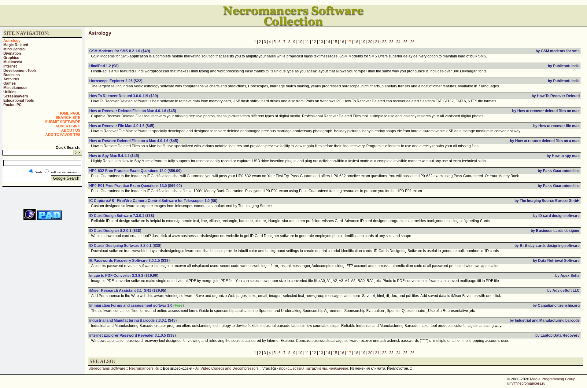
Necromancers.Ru (144, 368)
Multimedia (12, 62)
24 (398, 42)
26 (412, 42)
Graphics (11, 58)
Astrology (11, 40)
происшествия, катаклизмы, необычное (313, 368)
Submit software (62, 122)
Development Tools (20, 70)
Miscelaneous (15, 88)
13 (321, 42)
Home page (69, 113)
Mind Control (14, 49)
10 (300, 42)
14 (328, 42)
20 (370, 42)
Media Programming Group (552, 379)
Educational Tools (18, 100)
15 (335, 42)
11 (307, 42)
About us (70, 130)
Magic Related (15, 45)
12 (314, 42)
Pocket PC (12, 105)
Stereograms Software (106, 368)
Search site (68, 117)
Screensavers (15, 96)
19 (363, 42)
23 (391, 42)
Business (11, 75)
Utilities (10, 92)
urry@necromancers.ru (526, 383)
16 (342, 42)
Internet (10, 66)
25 (405, 42)
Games (9, 83)
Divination (12, 53)
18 (356, 42)
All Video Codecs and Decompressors (227, 368)
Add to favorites (62, 135)
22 (384, 42)
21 (377, 42)
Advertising (67, 126)
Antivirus (11, 79)
